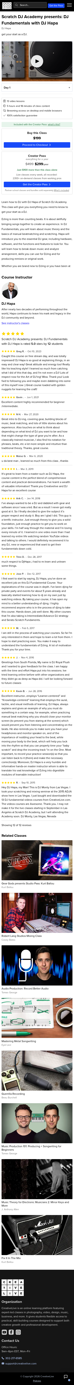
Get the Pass (56, 5)
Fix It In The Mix (11, 1258)
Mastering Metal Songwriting (19, 1041)
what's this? (54, 124)
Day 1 (7, 88)
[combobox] (30, 5)
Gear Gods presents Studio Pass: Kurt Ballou (28, 883)
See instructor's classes (15, 323)
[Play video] (37, 61)
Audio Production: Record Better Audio (25, 988)
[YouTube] (4, 1332)
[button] (66, 1377)
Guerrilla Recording (13, 1094)
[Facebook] (11, 1332)
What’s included (61, 190)
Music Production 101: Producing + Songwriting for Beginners (31, 1147)
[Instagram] (18, 1332)
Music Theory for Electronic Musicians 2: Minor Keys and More (35, 1203)
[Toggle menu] (69, 5)
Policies (37, 1381)
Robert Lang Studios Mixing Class (22, 936)
